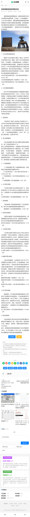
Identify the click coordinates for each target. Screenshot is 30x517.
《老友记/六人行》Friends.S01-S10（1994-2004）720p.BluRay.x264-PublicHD (7, 384)
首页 (5, 514)
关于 (25, 514)
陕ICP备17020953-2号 (21, 510)
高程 (24, 368)
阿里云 (25, 503)
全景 (15, 514)
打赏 (19, 336)
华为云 (17, 505)
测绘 (2, 5)
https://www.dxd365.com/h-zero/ (17, 354)
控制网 (10, 368)
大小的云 (20, 503)
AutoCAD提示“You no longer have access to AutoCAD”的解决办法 (22, 422)
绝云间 (15, 503)
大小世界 (15, 2)
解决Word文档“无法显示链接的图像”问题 (23, 381)
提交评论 (25, 443)
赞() (19, 11)
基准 (5, 368)
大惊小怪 (9, 373)
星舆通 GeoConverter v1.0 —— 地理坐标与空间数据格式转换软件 (22, 406)
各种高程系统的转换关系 (10, 9)
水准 (15, 368)
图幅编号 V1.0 (4, 421)
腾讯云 (12, 505)
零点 (20, 368)
